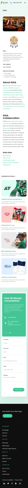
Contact (4, 436)
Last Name (5, 348)
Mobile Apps (5, 446)
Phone (4, 366)
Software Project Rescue (9, 448)
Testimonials (5, 474)
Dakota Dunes (6, 94)
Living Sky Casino (7, 97)
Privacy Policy (18, 480)
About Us (4, 433)
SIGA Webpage (7, 155)
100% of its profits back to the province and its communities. (14, 106)
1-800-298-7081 (17, 2)
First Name (5, 339)
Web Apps (5, 443)
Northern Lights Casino (17, 94)
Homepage (5, 430)
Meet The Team (6, 458)
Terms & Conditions (7, 480)
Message (5, 375)
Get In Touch (5, 468)
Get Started (7, 415)
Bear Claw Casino (19, 97)
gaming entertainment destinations (12, 92)
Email (4, 357)
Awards (4, 461)
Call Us (4, 471)
